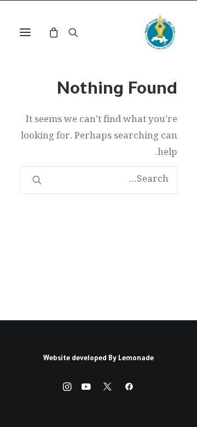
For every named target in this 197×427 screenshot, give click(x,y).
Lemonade (136, 359)
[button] (25, 32)
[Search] (78, 32)
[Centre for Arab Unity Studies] (159, 32)
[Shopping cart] (58, 32)
